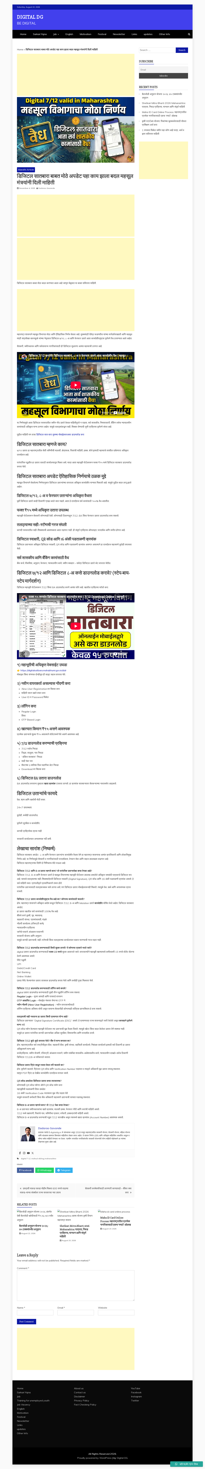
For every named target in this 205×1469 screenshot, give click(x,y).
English (69, 34)
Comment (23, 1268)
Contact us (80, 1392)
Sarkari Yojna (40, 34)
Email (61, 1307)
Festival (102, 34)
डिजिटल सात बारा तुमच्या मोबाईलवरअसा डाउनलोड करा (60, 434)
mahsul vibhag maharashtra (43, 1158)
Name (21, 1307)
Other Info (164, 34)
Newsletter (119, 34)
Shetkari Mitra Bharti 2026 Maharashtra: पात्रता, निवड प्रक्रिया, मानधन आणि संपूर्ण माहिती (74, 1231)
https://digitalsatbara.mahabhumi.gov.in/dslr (43, 670)
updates (148, 34)
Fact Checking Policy (85, 1404)
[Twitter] (32, 1153)
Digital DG (30, 17)
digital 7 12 (25, 1158)
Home (23, 34)
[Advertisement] (75, 75)
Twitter (135, 1400)
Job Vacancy (23, 1404)
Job (55, 34)
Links (134, 34)
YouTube (135, 1388)
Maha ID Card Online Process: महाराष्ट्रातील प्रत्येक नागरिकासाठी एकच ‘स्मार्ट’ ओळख (115, 1221)
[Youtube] (28, 1153)
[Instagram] (24, 1153)
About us (79, 1388)
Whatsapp (45, 1170)
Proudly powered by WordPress (94, 1457)
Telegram (65, 1170)
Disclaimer (79, 1396)
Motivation (85, 34)
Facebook (26, 1170)
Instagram (136, 1396)
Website (102, 1307)
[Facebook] (20, 1153)
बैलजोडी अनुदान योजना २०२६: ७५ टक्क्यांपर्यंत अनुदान (33, 1227)
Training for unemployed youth (33, 1400)
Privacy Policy (81, 1400)
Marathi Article (26, 169)
